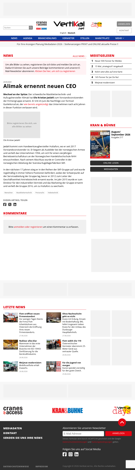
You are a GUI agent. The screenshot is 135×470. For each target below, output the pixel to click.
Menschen (8, 192)
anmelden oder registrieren (28, 226)
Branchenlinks (47, 38)
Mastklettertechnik (24, 192)
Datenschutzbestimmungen (75, 442)
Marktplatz (102, 38)
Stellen (84, 38)
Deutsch (71, 33)
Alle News (79, 56)
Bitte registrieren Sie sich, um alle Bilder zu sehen (22, 125)
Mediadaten (111, 169)
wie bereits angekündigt (36, 104)
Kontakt (10, 433)
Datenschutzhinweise (16, 466)
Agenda (27, 38)
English (63, 33)
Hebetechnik (53, 192)
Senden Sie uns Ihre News (22, 438)
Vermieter (68, 38)
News (14, 38)
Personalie (39, 192)
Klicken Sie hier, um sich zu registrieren (55, 71)
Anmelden (118, 433)
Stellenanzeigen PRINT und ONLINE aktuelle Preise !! (91, 44)
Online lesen (111, 163)
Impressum (41, 466)
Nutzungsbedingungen (102, 442)
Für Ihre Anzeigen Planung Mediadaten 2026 (39, 44)
